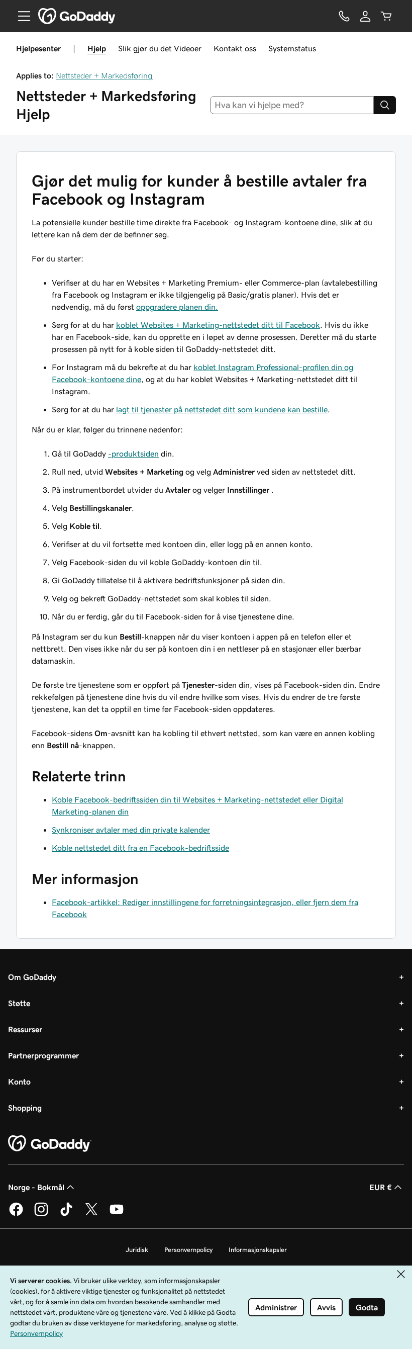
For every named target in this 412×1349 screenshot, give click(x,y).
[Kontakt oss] (344, 16)
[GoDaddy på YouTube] (117, 1214)
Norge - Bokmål (36, 1187)
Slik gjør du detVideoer (159, 48)
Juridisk (137, 1249)
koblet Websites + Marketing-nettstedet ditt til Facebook (218, 325)
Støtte (19, 1003)
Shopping (25, 1108)
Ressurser (25, 1029)
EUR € (380, 1187)
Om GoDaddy (32, 977)
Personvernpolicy (188, 1249)
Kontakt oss (235, 48)
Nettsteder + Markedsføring (104, 75)
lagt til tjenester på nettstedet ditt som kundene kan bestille (222, 409)
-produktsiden (133, 453)
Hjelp (96, 48)
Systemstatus (292, 48)
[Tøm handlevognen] (386, 16)
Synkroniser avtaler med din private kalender (131, 830)
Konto (19, 1081)
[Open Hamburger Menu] (20, 16)
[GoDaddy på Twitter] (91, 1214)
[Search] (385, 105)
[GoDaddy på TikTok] (66, 1214)
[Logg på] (365, 16)
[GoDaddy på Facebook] (16, 1214)
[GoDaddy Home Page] (49, 1143)
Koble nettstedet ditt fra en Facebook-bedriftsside (140, 848)
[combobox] (292, 105)
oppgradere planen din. (177, 307)
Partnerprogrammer (43, 1055)
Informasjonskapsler (258, 1249)
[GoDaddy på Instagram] (41, 1214)
